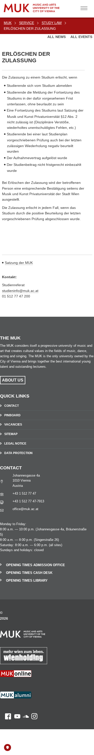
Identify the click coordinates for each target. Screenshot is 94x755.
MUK (8, 23)
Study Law (52, 23)
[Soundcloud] (24, 698)
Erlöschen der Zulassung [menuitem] (30, 29)
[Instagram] (33, 698)
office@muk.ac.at (25, 509)
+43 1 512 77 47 (24, 493)
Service (26, 23)
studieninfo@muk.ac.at (20, 291)
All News (57, 37)
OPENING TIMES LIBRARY (27, 580)
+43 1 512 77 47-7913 (28, 501)
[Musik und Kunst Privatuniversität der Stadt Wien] (43, 6)
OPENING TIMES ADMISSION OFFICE (35, 565)
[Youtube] (15, 698)
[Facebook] (5, 698)
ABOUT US (12, 380)
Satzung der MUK (19, 263)
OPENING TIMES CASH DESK (29, 573)
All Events (81, 37)
